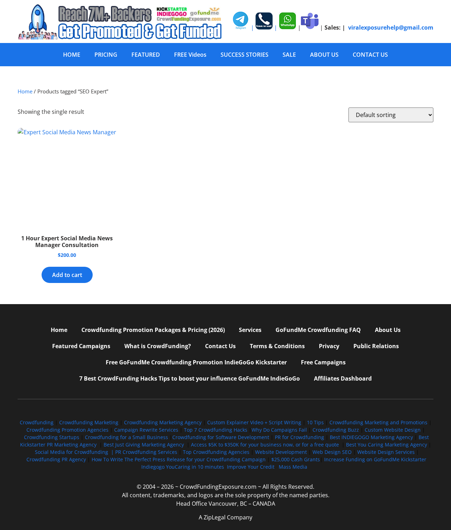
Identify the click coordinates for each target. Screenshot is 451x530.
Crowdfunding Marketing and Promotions (378, 422)
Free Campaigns (323, 362)
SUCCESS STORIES (244, 54)
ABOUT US (324, 54)
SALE (289, 54)
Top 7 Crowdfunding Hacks (215, 429)
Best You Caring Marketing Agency (386, 444)
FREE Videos (190, 54)
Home (25, 91)
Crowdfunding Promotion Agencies (67, 429)
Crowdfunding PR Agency (56, 459)
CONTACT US (370, 54)
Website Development (281, 452)
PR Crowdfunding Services (146, 452)
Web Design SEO (332, 452)
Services (250, 330)
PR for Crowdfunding (299, 437)
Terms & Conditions (277, 346)
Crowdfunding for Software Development (220, 437)
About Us (388, 330)
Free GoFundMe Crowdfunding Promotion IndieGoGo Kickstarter (196, 362)
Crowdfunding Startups (51, 437)
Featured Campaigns (81, 346)
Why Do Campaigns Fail (279, 429)
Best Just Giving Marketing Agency (144, 444)
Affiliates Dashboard (343, 378)
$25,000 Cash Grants (295, 459)
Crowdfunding (37, 422)
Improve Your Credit (251, 466)
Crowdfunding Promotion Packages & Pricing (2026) (153, 330)
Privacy (329, 346)
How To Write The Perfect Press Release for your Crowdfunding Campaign (179, 459)
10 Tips (315, 422)
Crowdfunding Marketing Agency (163, 422)
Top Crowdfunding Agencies (216, 452)
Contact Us (220, 346)
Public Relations (376, 346)
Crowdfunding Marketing (89, 422)
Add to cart (67, 275)
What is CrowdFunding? (157, 346)
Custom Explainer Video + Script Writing (254, 422)
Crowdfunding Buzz (336, 429)
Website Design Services (386, 452)
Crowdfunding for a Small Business (126, 437)
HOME (71, 54)
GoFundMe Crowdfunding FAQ (318, 330)
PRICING (105, 54)
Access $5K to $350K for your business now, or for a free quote (265, 444)
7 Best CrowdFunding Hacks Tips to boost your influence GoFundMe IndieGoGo (189, 378)
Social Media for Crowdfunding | (75, 452)
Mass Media (293, 466)
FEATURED (145, 54)
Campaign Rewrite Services (146, 429)
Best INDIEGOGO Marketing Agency (371, 437)
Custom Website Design (393, 429)
